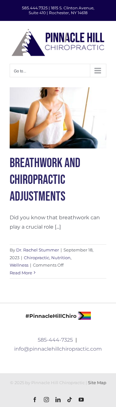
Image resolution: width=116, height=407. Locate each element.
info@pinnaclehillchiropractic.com (58, 349)
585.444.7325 (35, 7)
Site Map (97, 382)
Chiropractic (36, 257)
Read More (21, 272)
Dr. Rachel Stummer (37, 249)
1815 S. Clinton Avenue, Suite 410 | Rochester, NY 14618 (61, 10)
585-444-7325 (55, 340)
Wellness (19, 265)
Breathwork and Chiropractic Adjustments (45, 180)
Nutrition (61, 257)
